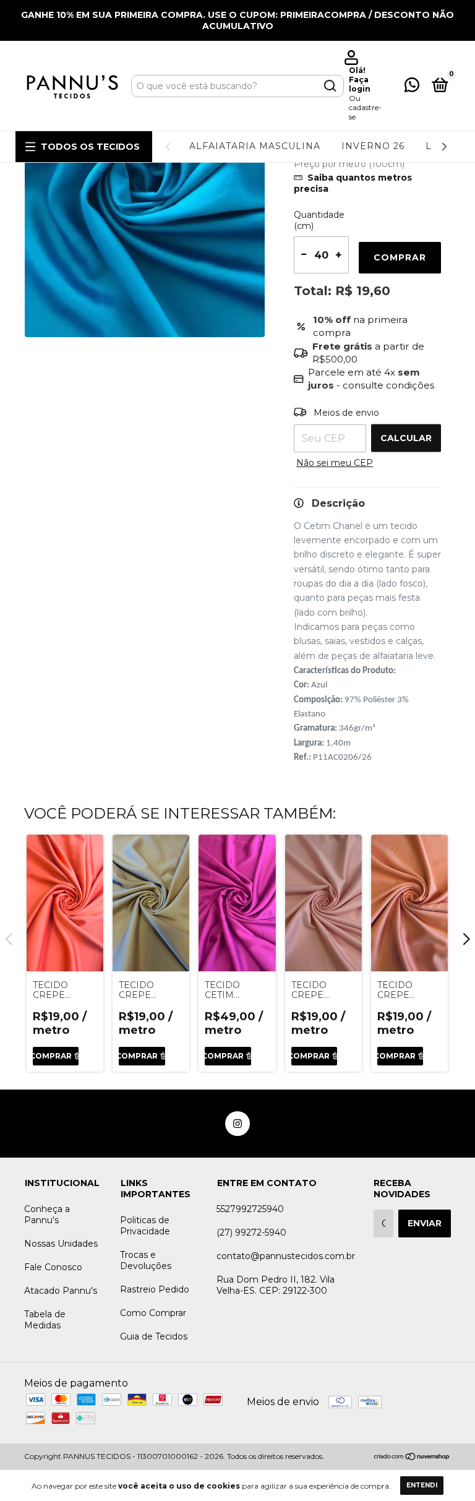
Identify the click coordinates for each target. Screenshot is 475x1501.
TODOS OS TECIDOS (90, 146)
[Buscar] (329, 86)
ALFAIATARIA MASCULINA (254, 146)
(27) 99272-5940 (251, 1232)
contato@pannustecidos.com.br (285, 1256)
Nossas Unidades (61, 1243)
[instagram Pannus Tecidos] (237, 1123)
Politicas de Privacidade (145, 1226)
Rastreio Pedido (154, 1289)
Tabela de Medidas (45, 1320)
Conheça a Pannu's (47, 1214)
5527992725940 (250, 1209)
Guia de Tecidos (153, 1336)
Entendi (421, 1485)
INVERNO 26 (372, 146)
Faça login (359, 84)
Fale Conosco (53, 1267)
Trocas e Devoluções (145, 1260)
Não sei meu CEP (334, 462)
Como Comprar (153, 1312)
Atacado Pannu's (60, 1290)
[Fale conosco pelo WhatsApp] (412, 87)
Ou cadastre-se (365, 107)
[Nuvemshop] (412, 1457)
